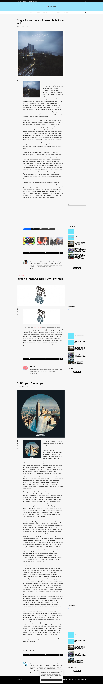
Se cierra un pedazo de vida (79, 237)
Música (32, 12)
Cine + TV (52, 12)
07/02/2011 (19, 386)
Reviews (21, 17)
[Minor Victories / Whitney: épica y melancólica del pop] (56, 240)
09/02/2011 (19, 26)
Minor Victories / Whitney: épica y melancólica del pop (56, 245)
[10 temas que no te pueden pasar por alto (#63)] (29, 240)
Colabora (24, 1)
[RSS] (80, 268)
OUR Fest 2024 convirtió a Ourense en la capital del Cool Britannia (79, 243)
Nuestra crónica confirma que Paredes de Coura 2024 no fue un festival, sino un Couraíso (80, 250)
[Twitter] (76, 268)
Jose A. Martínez (25, 386)
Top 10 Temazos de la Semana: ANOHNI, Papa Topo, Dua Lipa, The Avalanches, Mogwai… (43, 246)
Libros (58, 12)
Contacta (19, 1)
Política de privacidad (32, 1)
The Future (65, 12)
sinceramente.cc (51, 341)
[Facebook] (74, 268)
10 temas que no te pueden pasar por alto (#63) (28, 245)
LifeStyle (45, 12)
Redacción (24, 282)
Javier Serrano (25, 26)
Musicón (22, 275)
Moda (38, 12)
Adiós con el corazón (79, 231)
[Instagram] (78, 268)
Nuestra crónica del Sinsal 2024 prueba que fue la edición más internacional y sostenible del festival (79, 256)
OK (51, 680)
